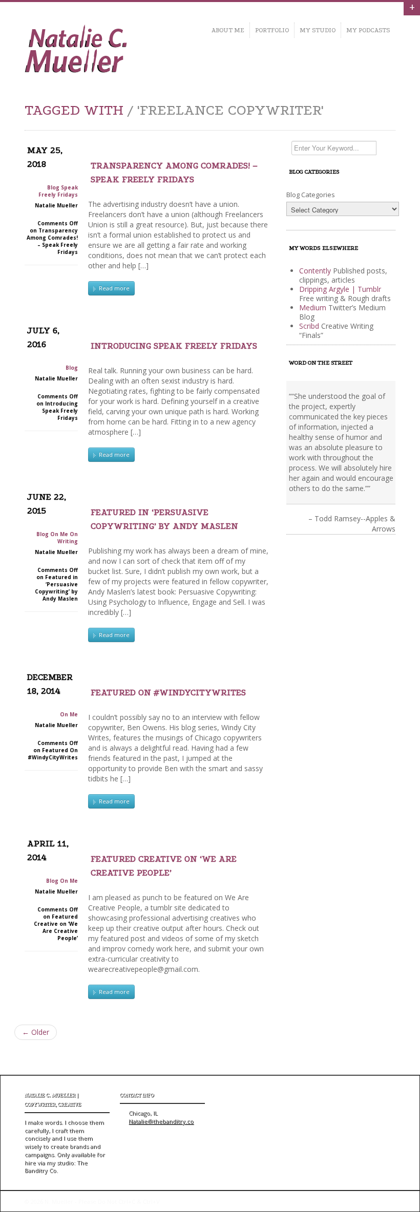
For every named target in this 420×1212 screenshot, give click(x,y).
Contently (315, 270)
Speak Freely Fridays (58, 191)
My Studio (317, 30)
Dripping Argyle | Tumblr (340, 289)
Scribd (309, 326)
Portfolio (272, 30)
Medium (312, 307)
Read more (113, 288)
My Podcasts (368, 30)
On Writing (67, 537)
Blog (53, 187)
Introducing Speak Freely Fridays (174, 346)
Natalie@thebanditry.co (161, 1121)
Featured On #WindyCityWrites (168, 692)
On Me (59, 534)
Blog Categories (310, 194)
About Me (228, 30)
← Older (35, 1032)
